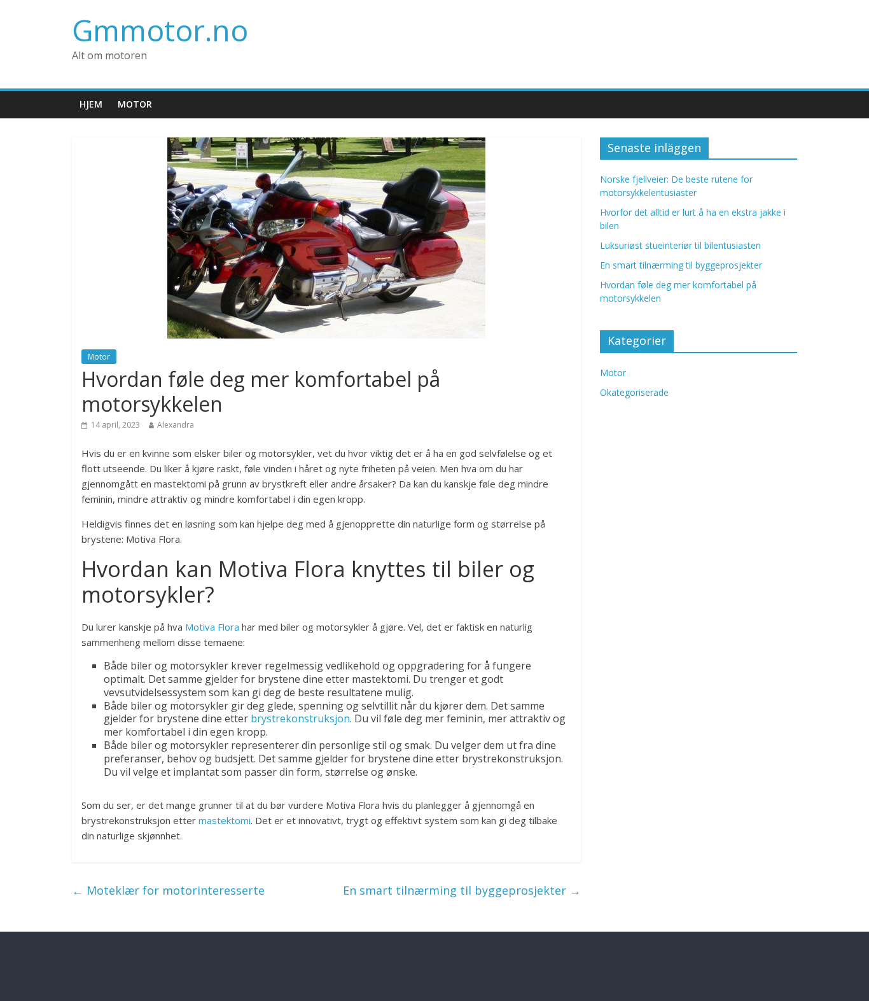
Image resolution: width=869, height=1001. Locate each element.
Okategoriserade (634, 392)
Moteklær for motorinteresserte (168, 890)
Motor (135, 104)
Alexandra (175, 424)
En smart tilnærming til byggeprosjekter (462, 890)
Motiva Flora (212, 626)
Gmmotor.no (160, 30)
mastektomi (224, 820)
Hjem (91, 104)
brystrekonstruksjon (300, 718)
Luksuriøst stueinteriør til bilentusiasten (680, 245)
